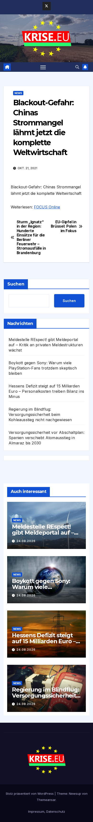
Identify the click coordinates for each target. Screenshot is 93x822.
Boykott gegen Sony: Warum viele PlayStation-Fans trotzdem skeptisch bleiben (43, 368)
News (18, 93)
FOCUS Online (47, 207)
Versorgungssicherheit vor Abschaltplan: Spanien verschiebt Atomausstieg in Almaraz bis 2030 (46, 437)
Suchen (15, 284)
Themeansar (46, 800)
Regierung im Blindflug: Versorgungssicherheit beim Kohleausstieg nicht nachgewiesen (40, 414)
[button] (77, 67)
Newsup (75, 793)
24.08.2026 (26, 541)
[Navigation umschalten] (43, 67)
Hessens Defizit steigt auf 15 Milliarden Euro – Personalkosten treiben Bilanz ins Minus (46, 391)
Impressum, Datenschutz (46, 811)
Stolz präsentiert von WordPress (30, 793)
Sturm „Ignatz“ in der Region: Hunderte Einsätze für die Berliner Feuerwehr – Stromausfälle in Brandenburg (31, 237)
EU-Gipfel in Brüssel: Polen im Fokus (64, 226)
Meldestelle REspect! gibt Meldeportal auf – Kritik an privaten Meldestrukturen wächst (46, 344)
